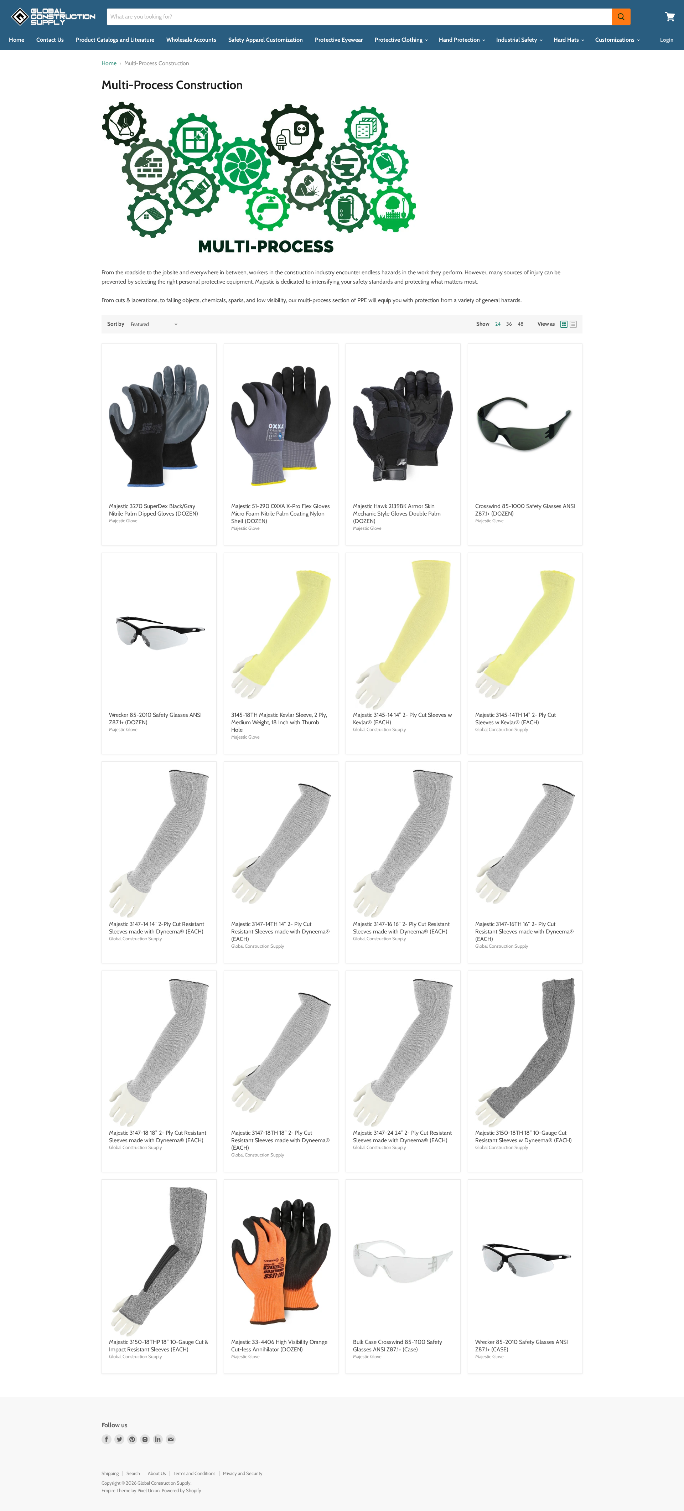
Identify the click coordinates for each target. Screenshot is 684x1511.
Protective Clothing (399, 39)
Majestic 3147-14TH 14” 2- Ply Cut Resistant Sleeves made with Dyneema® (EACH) (280, 931)
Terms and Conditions (194, 1473)
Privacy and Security (243, 1473)
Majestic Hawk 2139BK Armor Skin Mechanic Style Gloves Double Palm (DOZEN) (397, 513)
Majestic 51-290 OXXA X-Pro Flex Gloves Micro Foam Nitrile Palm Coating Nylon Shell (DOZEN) (280, 513)
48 (520, 324)
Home (16, 39)
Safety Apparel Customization (265, 39)
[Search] (621, 17)
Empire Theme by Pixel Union (131, 1490)
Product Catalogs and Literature (115, 39)
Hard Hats (567, 39)
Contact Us (50, 39)
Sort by (115, 324)
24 (498, 324)
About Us (157, 1473)
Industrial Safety (517, 39)
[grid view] (564, 324)
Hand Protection (460, 39)
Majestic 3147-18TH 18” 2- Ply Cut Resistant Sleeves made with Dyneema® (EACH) (280, 1140)
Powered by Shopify (181, 1490)
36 (509, 324)
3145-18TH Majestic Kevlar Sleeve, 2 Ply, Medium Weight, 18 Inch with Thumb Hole (279, 722)
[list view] (573, 324)
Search (133, 1473)
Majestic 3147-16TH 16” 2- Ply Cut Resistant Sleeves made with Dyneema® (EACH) (524, 931)
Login (666, 40)
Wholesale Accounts (191, 39)
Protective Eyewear (339, 39)
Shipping (110, 1473)
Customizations (615, 39)
